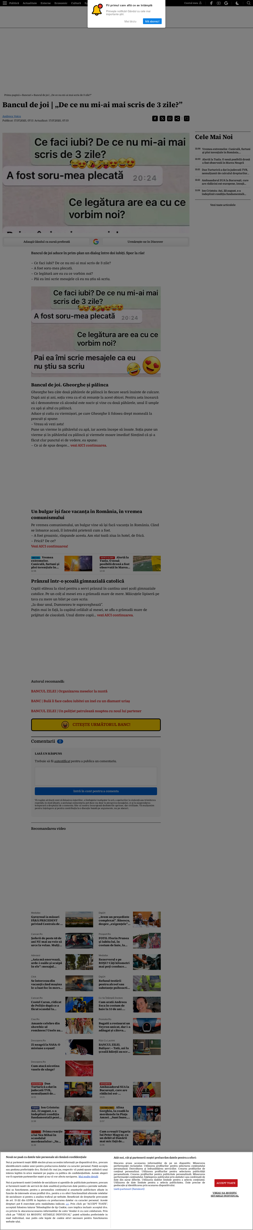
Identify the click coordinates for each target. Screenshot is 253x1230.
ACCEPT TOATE (226, 1183)
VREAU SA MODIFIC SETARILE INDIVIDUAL (225, 1194)
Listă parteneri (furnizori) (129, 1189)
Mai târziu (130, 21)
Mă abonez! (152, 21)
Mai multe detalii (88, 1176)
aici (67, 1204)
